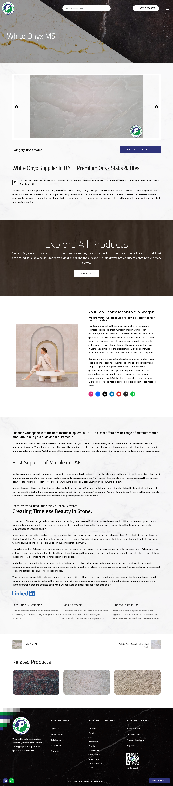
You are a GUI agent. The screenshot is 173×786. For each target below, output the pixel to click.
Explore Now (86, 273)
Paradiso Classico (36, 681)
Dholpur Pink (137, 681)
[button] (16, 106)
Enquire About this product (140, 149)
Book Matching (72, 604)
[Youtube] (118, 394)
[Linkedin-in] (111, 394)
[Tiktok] (125, 394)
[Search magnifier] (107, 8)
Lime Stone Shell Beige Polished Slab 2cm (86, 681)
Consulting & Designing (27, 604)
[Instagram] (90, 394)
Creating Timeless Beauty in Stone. (52, 511)
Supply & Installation (125, 604)
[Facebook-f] (97, 394)
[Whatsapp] (132, 394)
